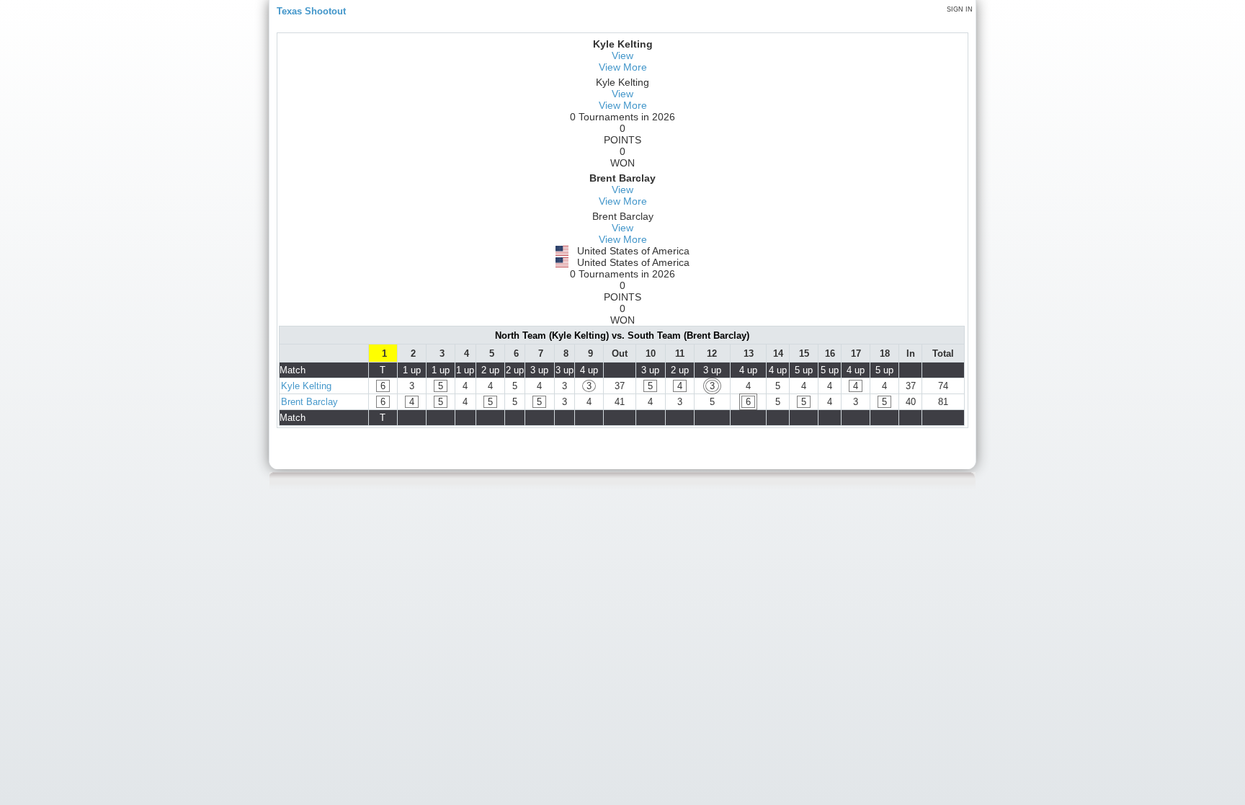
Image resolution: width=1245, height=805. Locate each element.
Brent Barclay (309, 401)
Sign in (960, 9)
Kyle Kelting (306, 386)
